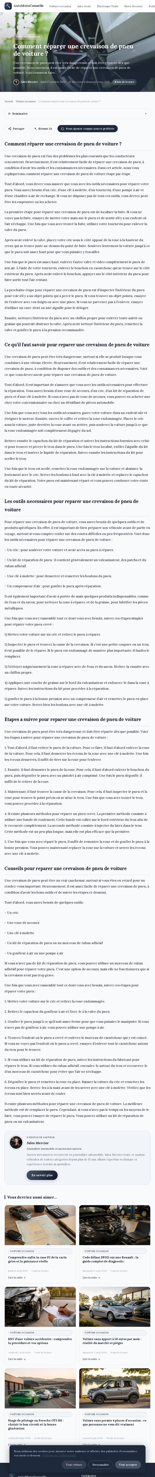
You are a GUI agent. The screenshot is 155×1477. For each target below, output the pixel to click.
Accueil (9, 101)
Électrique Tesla (107, 6)
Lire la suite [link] (15, 1277)
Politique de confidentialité (59, 1455)
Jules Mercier (29, 82)
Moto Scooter (133, 6)
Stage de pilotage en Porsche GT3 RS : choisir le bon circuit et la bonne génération (36, 1424)
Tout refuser (74, 1464)
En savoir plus (42, 1175)
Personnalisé (100, 1464)
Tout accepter (128, 1464)
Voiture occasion (60, 6)
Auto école (84, 6)
